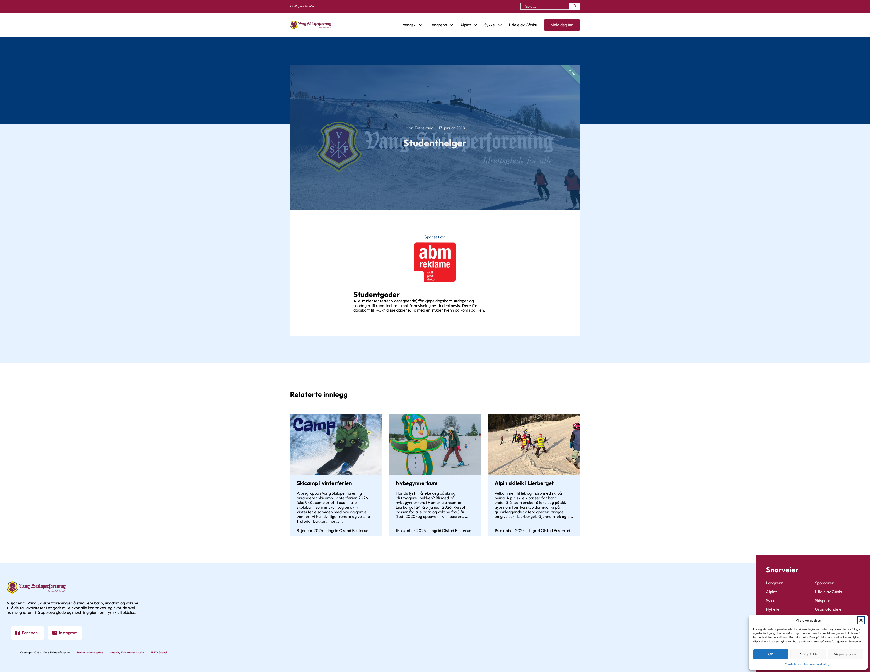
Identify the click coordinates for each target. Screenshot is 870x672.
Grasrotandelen (829, 609)
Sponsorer (824, 583)
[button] (861, 620)
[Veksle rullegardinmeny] (421, 25)
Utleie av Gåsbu (523, 25)
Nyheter (773, 609)
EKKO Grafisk (159, 652)
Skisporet (823, 600)
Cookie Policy (793, 664)
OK (770, 654)
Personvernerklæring (816, 664)
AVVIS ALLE (808, 654)
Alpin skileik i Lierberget (524, 483)
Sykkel (772, 600)
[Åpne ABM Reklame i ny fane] (435, 262)
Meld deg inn (562, 24)
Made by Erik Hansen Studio (127, 652)
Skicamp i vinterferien (324, 483)
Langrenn (774, 583)
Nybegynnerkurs (416, 483)
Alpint (572, 72)
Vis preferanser (845, 654)
